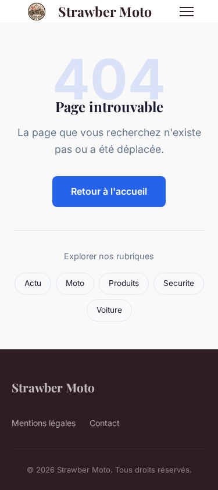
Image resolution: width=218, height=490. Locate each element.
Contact (105, 423)
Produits (124, 283)
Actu (32, 283)
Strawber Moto (105, 11)
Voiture (109, 309)
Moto (75, 283)
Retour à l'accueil (109, 191)
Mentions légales (44, 423)
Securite (178, 283)
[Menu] (186, 11)
